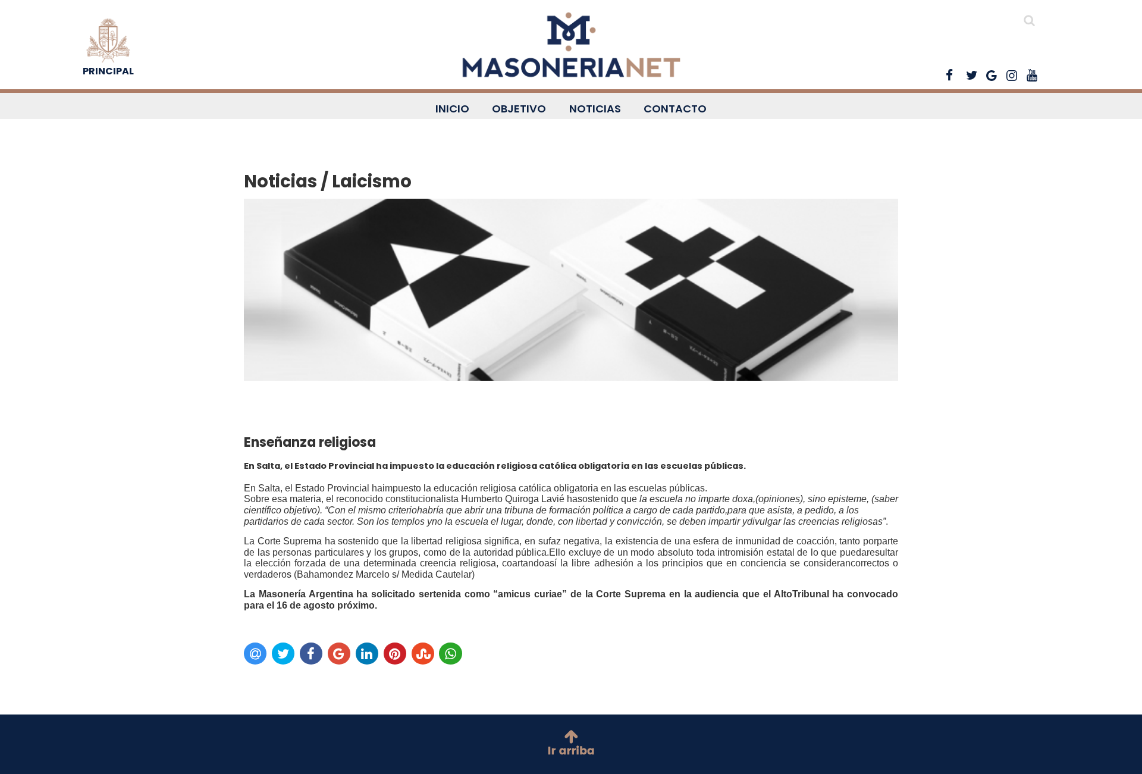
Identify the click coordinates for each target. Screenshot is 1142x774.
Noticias (595, 108)
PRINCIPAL (108, 71)
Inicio (452, 108)
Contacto (675, 108)
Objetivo (519, 108)
